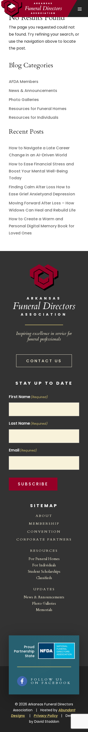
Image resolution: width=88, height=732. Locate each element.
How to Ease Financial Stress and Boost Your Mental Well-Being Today (41, 171)
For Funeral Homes (44, 558)
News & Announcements (33, 90)
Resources (44, 550)
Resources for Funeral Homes (37, 108)
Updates (44, 589)
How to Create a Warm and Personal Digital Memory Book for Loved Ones (41, 226)
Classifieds (44, 577)
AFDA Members (23, 81)
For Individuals (44, 565)
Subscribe (33, 484)
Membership (44, 523)
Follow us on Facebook (51, 681)
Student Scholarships (44, 571)
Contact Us (44, 361)
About (44, 515)
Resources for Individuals (33, 117)
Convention (44, 531)
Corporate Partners (44, 539)
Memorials (44, 609)
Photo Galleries (24, 99)
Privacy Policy (46, 715)
